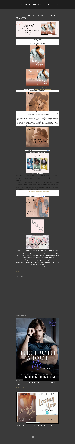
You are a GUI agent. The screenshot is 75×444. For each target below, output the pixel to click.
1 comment (22, 427)
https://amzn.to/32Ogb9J (43, 150)
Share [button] (17, 271)
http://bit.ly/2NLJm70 (46, 87)
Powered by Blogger (38, 437)
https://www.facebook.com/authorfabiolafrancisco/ (39, 191)
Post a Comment (23, 387)
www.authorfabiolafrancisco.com (39, 194)
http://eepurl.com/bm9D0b (39, 196)
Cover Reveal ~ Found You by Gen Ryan (34, 425)
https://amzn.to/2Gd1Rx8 (43, 89)
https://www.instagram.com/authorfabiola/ (40, 192)
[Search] (58, 4)
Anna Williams (41, 439)
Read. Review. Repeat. (35, 4)
